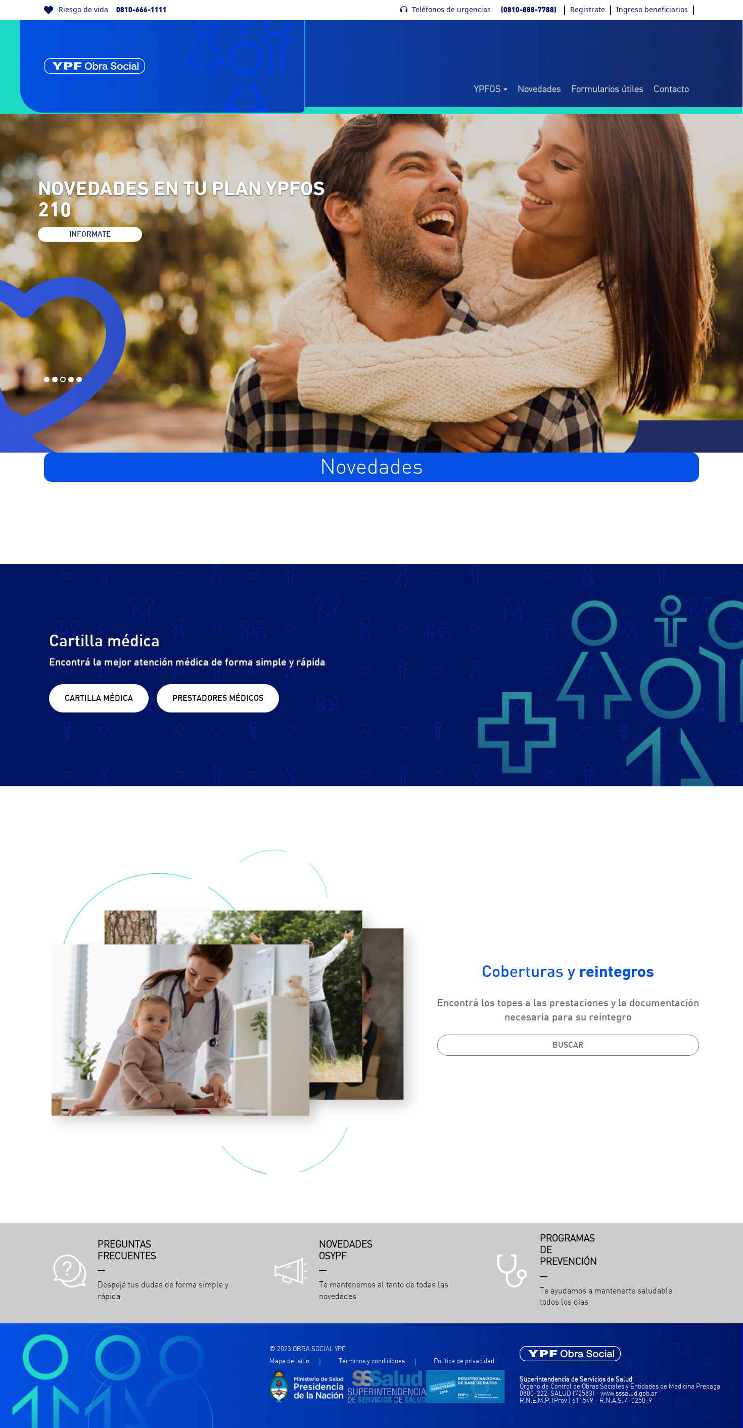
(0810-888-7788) (528, 10)
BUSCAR (567, 1045)
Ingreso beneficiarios (652, 9)
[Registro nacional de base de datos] (465, 1401)
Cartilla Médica (99, 698)
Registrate (587, 9)
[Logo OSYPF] (94, 66)
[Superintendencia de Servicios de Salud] (387, 1401)
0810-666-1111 (141, 10)
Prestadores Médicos (217, 698)
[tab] (47, 379)
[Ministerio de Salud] (308, 1401)
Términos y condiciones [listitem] (372, 1361)
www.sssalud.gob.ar (628, 1394)
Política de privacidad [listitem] (464, 1361)
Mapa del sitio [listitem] (289, 1361)
